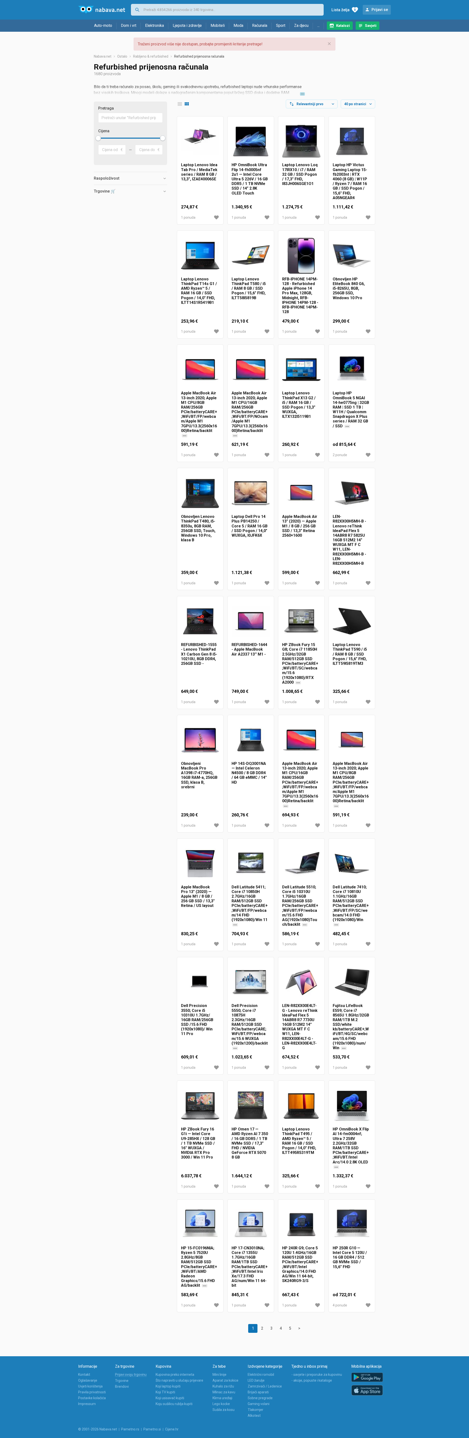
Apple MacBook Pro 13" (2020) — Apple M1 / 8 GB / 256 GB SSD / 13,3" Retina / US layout (198, 896)
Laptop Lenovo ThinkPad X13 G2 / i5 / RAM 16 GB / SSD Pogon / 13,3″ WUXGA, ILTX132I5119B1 (299, 405)
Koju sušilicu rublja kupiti (174, 1404)
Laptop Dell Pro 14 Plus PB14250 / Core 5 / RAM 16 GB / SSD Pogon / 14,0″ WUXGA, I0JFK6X (249, 526)
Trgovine (121, 1381)
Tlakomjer (255, 1410)
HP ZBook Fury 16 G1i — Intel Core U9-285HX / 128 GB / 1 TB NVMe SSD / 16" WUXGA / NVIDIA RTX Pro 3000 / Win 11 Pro (198, 1143)
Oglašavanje (87, 1380)
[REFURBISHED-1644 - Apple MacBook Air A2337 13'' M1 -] (251, 621)
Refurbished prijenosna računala (199, 56)
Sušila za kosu (223, 1410)
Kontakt (84, 1374)
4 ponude (340, 1305)
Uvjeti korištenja (90, 1386)
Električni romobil (261, 1374)
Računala (259, 25)
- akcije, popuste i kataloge (311, 1380)
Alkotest (254, 1415)
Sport (280, 25)
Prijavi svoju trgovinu (131, 1374)
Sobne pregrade (260, 1398)
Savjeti (370, 25)
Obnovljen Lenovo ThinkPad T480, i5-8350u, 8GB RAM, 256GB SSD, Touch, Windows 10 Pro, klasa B (198, 528)
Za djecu (301, 25)
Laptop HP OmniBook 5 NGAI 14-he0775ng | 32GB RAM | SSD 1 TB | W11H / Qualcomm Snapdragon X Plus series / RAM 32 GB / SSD (351, 414)
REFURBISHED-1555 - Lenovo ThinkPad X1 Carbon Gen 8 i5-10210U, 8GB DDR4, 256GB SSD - (199, 654)
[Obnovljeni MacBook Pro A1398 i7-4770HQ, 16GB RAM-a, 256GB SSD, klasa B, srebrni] (200, 740)
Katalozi (343, 25)
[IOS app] (367, 1390)
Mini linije (219, 1374)
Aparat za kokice (225, 1380)
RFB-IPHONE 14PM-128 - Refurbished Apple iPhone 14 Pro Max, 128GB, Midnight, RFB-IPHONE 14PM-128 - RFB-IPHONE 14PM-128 (300, 295)
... (318, 25)
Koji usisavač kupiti (170, 1398)
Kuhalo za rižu (223, 1386)
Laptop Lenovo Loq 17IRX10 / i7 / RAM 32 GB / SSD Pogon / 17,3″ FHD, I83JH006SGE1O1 (300, 174)
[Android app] (367, 1377)
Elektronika (154, 25)
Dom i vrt (128, 25)
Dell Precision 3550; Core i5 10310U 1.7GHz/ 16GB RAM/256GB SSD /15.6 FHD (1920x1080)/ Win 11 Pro (197, 1019)
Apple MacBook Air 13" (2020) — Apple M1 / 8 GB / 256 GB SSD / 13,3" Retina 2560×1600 (299, 526)
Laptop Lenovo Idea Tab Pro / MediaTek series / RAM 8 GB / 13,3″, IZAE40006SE (199, 172)
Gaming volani (258, 1404)
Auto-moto (103, 25)
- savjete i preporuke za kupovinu (316, 1374)
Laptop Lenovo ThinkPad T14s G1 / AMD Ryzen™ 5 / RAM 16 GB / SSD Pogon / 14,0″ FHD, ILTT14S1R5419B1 (199, 291)
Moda (238, 25)
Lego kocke (221, 1404)
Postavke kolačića (92, 1398)
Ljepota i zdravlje (187, 25)
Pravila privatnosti (92, 1392)
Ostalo (122, 56)
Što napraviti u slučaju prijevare (179, 1380)
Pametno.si (152, 1429)
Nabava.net (102, 56)
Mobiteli (218, 25)
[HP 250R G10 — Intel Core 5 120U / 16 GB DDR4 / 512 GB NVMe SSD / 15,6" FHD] (352, 1224)
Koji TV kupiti (165, 1392)
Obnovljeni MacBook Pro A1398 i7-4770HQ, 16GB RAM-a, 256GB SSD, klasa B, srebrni (199, 775)
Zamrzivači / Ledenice (265, 1386)
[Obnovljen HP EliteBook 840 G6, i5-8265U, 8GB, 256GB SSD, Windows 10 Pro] (352, 256)
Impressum (87, 1404)
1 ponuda (188, 217)
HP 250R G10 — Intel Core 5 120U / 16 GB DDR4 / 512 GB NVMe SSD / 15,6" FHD (350, 1257)
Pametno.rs (130, 1429)
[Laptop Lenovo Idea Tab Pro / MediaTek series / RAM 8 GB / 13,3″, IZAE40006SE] (200, 141)
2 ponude (340, 455)
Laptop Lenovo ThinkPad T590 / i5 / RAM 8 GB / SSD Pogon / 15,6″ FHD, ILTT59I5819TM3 (350, 654)
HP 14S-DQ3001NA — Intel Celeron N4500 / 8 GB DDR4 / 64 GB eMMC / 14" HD (249, 773)
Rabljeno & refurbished (150, 56)
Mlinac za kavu (224, 1392)
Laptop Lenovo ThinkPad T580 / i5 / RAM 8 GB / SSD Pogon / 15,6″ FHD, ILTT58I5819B (249, 288)
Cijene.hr (172, 1429)
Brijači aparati (258, 1392)
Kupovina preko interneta (175, 1374)
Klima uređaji (222, 1398)
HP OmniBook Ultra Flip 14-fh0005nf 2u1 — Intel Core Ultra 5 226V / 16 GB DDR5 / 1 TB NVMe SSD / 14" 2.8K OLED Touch (250, 179)
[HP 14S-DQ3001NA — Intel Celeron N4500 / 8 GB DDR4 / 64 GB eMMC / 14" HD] (251, 740)
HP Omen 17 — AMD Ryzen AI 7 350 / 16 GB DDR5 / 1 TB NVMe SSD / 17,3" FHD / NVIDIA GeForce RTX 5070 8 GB (250, 1143)
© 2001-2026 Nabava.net (97, 1429)
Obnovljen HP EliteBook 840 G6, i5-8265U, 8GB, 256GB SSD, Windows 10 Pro (349, 288)
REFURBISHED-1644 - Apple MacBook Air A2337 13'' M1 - (249, 649)
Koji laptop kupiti (168, 1386)
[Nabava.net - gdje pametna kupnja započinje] (101, 10)
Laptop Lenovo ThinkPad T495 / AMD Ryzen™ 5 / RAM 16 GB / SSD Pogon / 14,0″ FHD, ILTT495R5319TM (299, 1141)
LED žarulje (256, 1380)
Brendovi (122, 1386)
